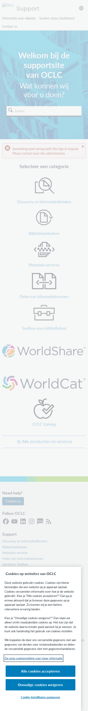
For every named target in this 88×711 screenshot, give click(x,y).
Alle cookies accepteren (40, 671)
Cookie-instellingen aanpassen (40, 697)
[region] (40, 639)
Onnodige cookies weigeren (40, 684)
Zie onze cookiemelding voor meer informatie (34, 658)
